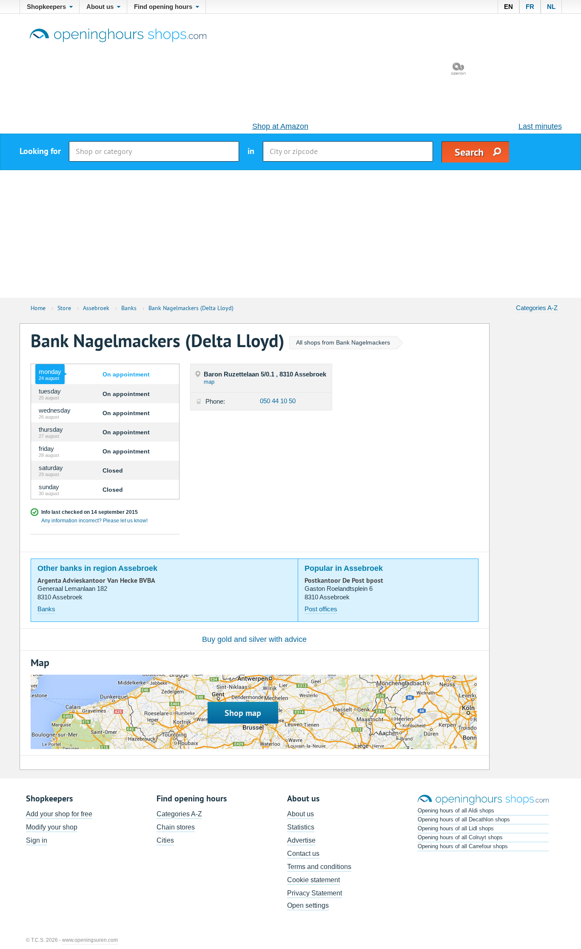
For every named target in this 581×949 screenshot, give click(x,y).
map (209, 382)
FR (530, 6)
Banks (46, 609)
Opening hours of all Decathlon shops (464, 819)
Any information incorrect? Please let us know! (94, 521)
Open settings (308, 905)
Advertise (301, 840)
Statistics (300, 827)
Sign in (36, 840)
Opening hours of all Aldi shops (456, 810)
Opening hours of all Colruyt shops (460, 837)
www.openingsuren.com (90, 940)
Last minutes (540, 126)
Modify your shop (51, 827)
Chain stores (176, 827)
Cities (165, 840)
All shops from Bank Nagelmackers (343, 342)
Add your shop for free (59, 814)
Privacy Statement (314, 893)
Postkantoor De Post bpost (344, 580)
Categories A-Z (537, 307)
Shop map (243, 712)
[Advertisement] (290, 234)
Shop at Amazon (280, 126)
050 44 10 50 (278, 401)
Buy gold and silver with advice (254, 639)
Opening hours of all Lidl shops (456, 828)
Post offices (321, 609)
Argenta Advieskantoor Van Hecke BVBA (96, 580)
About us (300, 814)
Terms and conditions (319, 866)
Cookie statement (313, 879)
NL (551, 6)
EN (508, 6)
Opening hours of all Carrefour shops (463, 846)
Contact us (303, 853)
